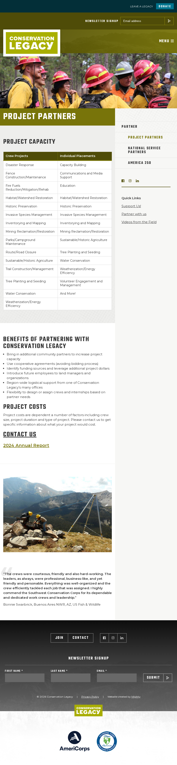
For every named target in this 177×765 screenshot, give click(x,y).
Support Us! (131, 206)
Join (59, 638)
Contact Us (19, 435)
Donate (165, 6)
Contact (81, 638)
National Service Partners (144, 150)
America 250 (139, 163)
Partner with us (134, 214)
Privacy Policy (90, 696)
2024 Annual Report (26, 445)
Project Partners (145, 137)
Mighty (136, 696)
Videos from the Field (139, 222)
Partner (129, 127)
